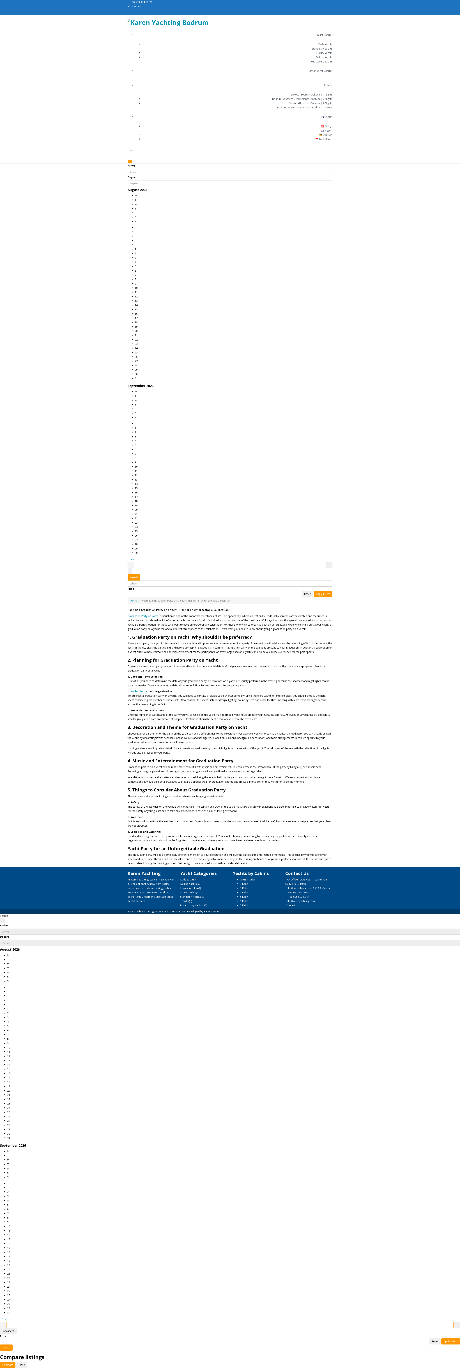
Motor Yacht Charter (320, 71)
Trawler (184, 901)
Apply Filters (323, 594)
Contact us (134, 6)
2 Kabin (244, 883)
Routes (328, 85)
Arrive (131, 165)
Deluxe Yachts (324, 57)
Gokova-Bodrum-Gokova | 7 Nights (311, 94)
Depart (132, 177)
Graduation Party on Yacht (143, 616)
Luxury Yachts (324, 53)
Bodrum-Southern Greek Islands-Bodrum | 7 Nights (302, 99)
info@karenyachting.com (300, 901)
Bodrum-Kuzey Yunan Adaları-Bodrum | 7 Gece (304, 107)
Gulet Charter (324, 35)
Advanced (8, 1331)
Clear (132, 559)
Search (134, 577)
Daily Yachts (325, 44)
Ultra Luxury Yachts (321, 61)
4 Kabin (244, 892)
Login (131, 150)
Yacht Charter (140, 691)
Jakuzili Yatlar (247, 879)
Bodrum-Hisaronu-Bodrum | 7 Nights (310, 103)
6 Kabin (244, 901)
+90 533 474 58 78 (141, 2)
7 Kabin (244, 905)
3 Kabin (244, 888)
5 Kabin (244, 896)
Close (22, 1365)
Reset (307, 594)
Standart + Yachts (322, 48)
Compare (7, 1365)
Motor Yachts (188, 892)
